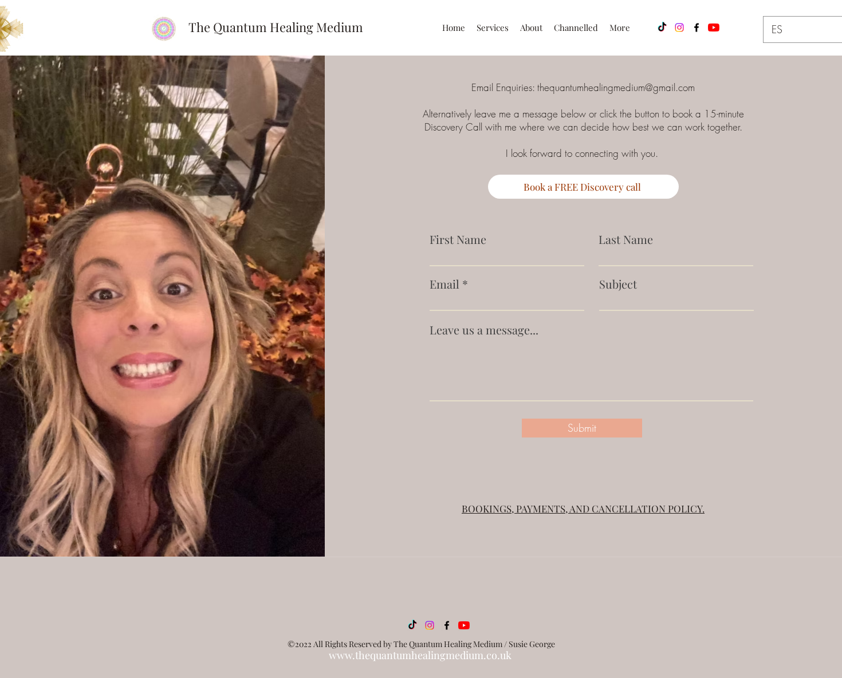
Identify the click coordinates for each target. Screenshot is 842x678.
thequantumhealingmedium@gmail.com (616, 87)
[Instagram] (679, 27)
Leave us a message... (484, 330)
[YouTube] (713, 27)
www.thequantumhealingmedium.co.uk (420, 655)
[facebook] (696, 27)
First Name (458, 239)
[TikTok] (662, 27)
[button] (492, 27)
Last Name (626, 239)
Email (444, 284)
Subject (618, 284)
